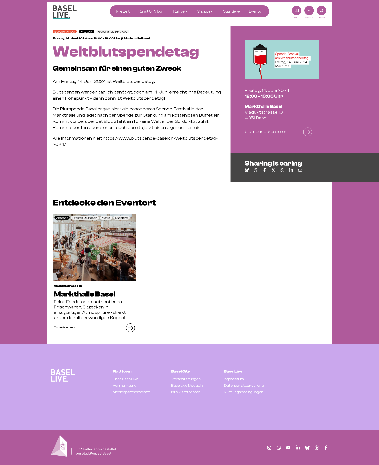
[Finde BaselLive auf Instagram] (269, 447)
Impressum (234, 379)
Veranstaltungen (186, 379)
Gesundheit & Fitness (112, 31)
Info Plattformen (185, 392)
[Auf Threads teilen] (256, 170)
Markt (106, 218)
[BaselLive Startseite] (65, 12)
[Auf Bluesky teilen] (247, 170)
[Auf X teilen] (273, 170)
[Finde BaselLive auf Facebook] (326, 447)
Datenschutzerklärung (244, 385)
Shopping (121, 218)
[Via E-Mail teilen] (300, 170)
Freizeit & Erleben (85, 218)
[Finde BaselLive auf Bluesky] (307, 447)
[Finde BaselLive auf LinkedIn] (297, 447)
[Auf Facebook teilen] (264, 170)
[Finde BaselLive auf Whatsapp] (278, 447)
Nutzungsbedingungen (243, 392)
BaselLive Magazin (187, 385)
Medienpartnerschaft (131, 392)
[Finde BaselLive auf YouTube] (288, 447)
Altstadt (86, 31)
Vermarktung (125, 385)
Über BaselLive (125, 379)
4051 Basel (264, 112)
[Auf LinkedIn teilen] (291, 170)
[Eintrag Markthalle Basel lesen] (94, 247)
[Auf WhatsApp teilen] (282, 170)
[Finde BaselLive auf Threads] (316, 447)
